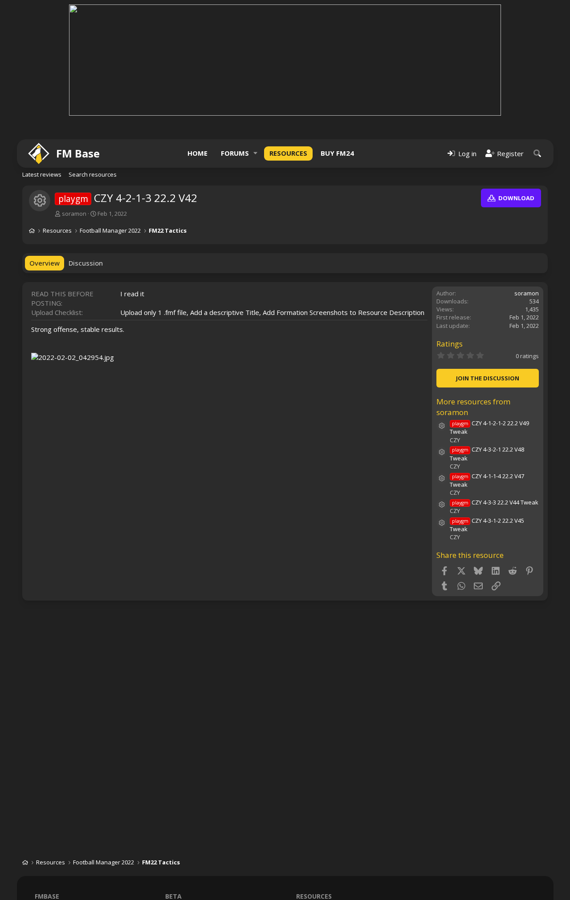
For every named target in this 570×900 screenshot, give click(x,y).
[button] (255, 153)
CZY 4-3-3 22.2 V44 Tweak (495, 502)
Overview (44, 262)
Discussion (86, 262)
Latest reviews (41, 174)
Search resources (93, 174)
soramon (74, 214)
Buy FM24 (337, 153)
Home (197, 153)
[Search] (537, 153)
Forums (235, 153)
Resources (288, 153)
